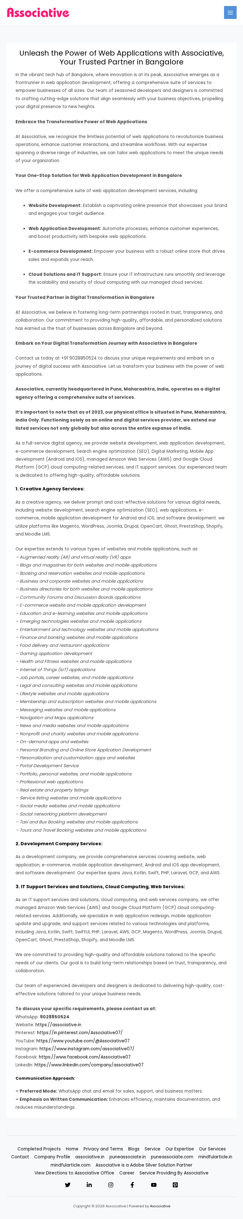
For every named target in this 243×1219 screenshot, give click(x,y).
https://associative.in (58, 1025)
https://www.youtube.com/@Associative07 (83, 1041)
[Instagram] (111, 1185)
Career (126, 1173)
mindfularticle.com (70, 1165)
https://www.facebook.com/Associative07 (85, 1057)
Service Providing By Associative (174, 1173)
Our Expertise (179, 1149)
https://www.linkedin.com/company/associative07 (89, 1065)
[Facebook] (132, 1185)
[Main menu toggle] (230, 12)
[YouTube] (154, 1185)
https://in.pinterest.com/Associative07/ (80, 1033)
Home (72, 1149)
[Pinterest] (175, 1185)
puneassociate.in (127, 1157)
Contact (20, 1157)
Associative (160, 1206)
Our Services (212, 1149)
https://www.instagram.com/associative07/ (87, 1049)
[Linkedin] (89, 1185)
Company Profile (52, 1157)
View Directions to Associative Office (74, 1173)
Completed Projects (39, 1149)
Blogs (134, 1149)
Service (152, 1149)
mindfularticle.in (215, 1157)
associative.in (89, 1157)
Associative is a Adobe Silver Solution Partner (144, 1165)
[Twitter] (68, 1185)
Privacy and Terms (103, 1149)
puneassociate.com (172, 1157)
